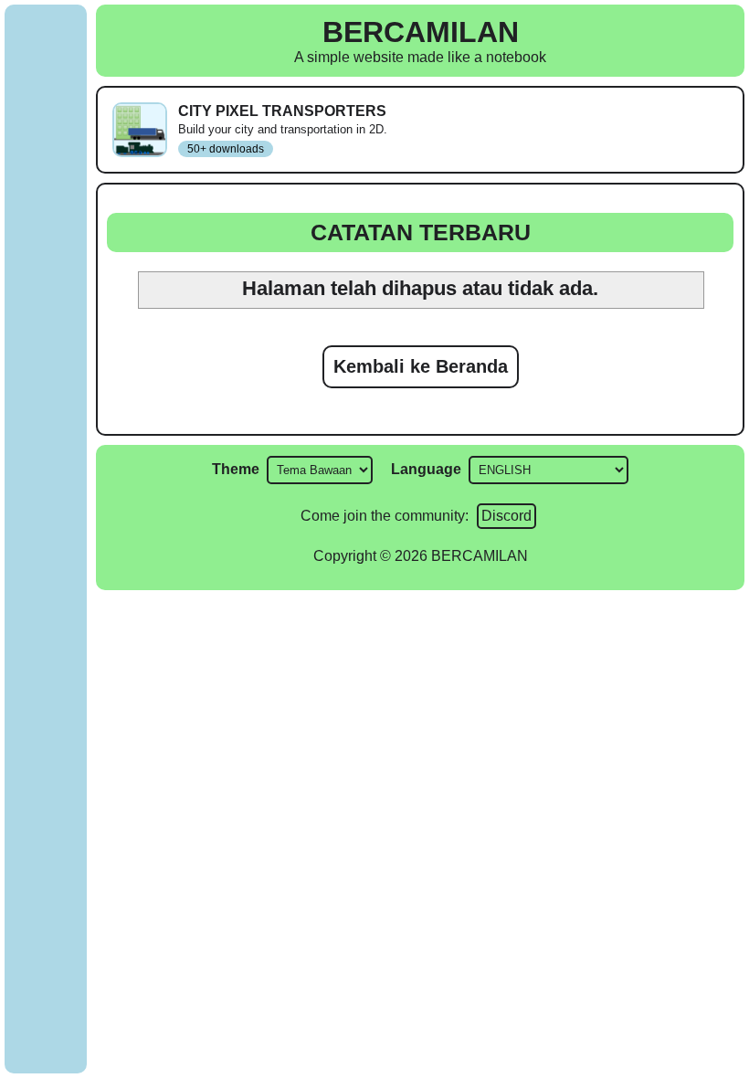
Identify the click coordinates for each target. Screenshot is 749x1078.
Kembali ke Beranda (420, 366)
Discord (506, 515)
